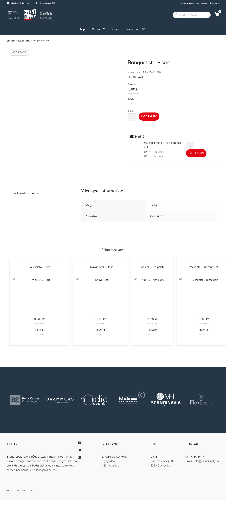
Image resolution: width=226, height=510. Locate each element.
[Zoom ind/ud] (5, 502)
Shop (82, 29)
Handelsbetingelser (187, 3)
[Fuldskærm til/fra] (17, 502)
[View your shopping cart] (217, 15)
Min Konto (215, 3)
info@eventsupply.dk (206, 461)
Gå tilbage (19, 52)
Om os (96, 29)
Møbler (21, 41)
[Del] (29, 502)
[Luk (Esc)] (40, 502)
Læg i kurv (149, 116)
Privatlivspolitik (201, 3)
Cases (115, 29)
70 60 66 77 (197, 456)
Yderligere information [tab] (25, 193)
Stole (28, 41)
